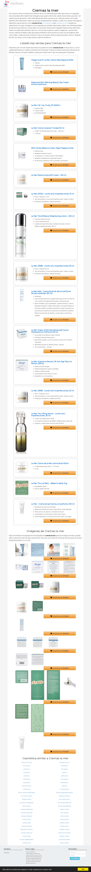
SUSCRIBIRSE (75, 858)
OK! (83, 869)
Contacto (6, 852)
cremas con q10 (62, 23)
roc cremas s (47, 23)
